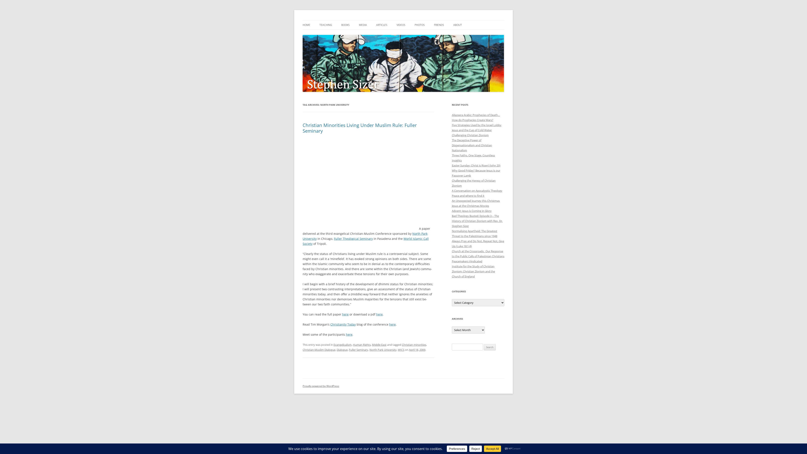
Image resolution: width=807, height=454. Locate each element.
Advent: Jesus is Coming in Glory (472, 211)
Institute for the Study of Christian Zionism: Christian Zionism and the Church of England (473, 271)
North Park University (383, 350)
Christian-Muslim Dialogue (319, 350)
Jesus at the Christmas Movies (470, 206)
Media (363, 25)
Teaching (325, 25)
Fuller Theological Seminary (353, 239)
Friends (439, 25)
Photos (420, 25)
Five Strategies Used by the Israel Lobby (476, 125)
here (345, 314)
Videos (401, 25)
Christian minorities (414, 345)
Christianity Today (343, 324)
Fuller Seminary (358, 350)
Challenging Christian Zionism (470, 135)
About (457, 25)
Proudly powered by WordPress (321, 386)
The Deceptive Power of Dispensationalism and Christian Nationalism (472, 145)
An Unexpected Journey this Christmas (476, 201)
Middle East (379, 345)
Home (306, 25)
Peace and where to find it (468, 196)
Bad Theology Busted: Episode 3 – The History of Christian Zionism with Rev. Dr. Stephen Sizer (477, 221)
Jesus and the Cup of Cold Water (472, 130)
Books (345, 25)
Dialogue (342, 350)
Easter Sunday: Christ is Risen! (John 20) (476, 165)
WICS (401, 350)
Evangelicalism (343, 345)
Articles (381, 25)
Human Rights (362, 345)
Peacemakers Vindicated (467, 261)
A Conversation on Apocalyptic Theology (477, 191)
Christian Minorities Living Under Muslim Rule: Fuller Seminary (360, 128)
